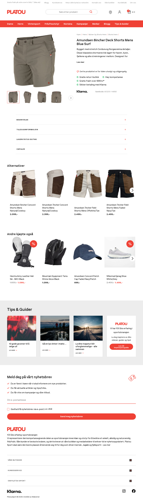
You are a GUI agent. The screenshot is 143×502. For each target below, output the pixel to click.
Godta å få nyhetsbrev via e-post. (31, 409)
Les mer (80, 62)
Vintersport (34, 23)
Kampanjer (82, 23)
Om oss (133, 3)
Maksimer (36, 497)
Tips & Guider (122, 23)
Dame (10, 23)
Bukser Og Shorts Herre (97, 34)
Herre (20, 23)
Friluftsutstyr (52, 23)
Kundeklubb (122, 3)
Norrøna (68, 23)
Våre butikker (109, 3)
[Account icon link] (119, 12)
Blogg (46, 3)
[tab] (71, 120)
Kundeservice (57, 3)
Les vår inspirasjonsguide (121, 347)
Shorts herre (112, 34)
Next (71, 98)
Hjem (79, 34)
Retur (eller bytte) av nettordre (77, 3)
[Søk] (90, 12)
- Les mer (106, 445)
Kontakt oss (96, 3)
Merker (95, 23)
